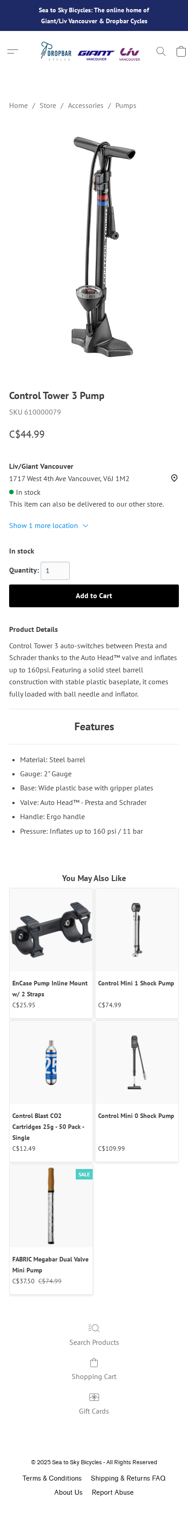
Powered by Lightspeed (94, 1509)
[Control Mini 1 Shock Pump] (136, 929)
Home (18, 105)
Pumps (125, 105)
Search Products (94, 1342)
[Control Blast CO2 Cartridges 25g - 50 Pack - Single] (51, 1062)
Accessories (86, 105)
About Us (68, 1493)
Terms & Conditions (52, 1478)
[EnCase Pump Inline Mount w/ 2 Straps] (51, 929)
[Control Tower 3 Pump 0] (94, 247)
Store (48, 105)
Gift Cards (94, 1410)
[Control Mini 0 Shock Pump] (136, 1062)
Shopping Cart (94, 1376)
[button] (94, 51)
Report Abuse (113, 1493)
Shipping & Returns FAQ (128, 1478)
